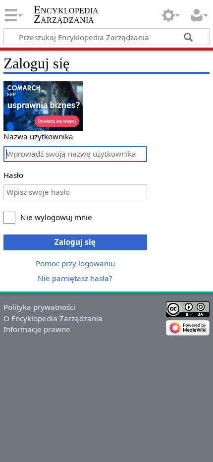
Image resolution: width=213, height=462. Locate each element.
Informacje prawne (36, 329)
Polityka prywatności (39, 307)
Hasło (13, 175)
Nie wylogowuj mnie (56, 217)
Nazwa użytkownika (38, 136)
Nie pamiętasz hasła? (75, 278)
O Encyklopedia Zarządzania (53, 318)
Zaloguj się (75, 242)
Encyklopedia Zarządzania (66, 14)
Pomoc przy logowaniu (75, 263)
